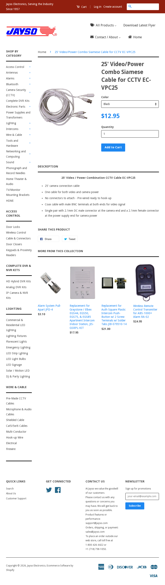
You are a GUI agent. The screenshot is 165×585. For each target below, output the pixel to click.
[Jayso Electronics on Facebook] (58, 489)
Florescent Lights (16, 341)
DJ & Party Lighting (18, 376)
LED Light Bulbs (16, 359)
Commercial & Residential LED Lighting (15, 325)
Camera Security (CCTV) (16, 92)
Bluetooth (12, 84)
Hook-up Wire (14, 437)
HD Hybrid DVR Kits (18, 281)
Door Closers (14, 244)
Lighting (11, 123)
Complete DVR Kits (17, 100)
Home (42, 52)
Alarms (10, 78)
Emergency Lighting (18, 347)
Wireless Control (16, 232)
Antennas (12, 72)
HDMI (9, 200)
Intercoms (12, 129)
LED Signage (14, 364)
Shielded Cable (15, 420)
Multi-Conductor (16, 431)
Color (105, 97)
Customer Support (16, 498)
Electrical (11, 443)
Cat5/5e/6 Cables (16, 425)
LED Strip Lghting (17, 353)
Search (10, 488)
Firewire (10, 449)
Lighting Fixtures (16, 336)
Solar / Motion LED (18, 370)
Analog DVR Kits (16, 287)
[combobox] (146, 6)
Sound (10, 162)
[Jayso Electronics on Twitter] (49, 489)
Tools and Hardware (12, 143)
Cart (83, 6)
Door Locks (13, 227)
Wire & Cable (14, 134)
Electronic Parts (15, 106)
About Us (11, 493)
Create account (112, 6)
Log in (97, 6)
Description (48, 166)
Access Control (15, 67)
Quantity (107, 127)
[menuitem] (104, 25)
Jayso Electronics (36, 565)
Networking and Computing (16, 154)
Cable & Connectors (18, 238)
